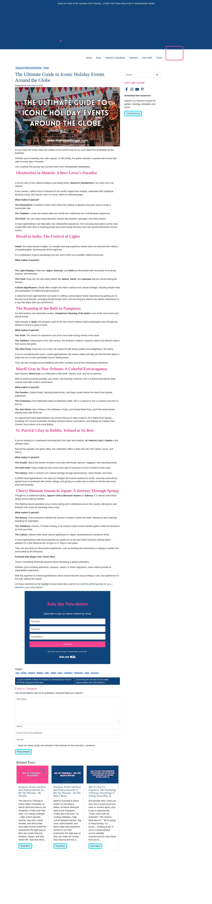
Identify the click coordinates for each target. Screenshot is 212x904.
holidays (40, 673)
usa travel (94, 673)
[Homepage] (48, 57)
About (89, 58)
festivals (32, 673)
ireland (53, 673)
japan (60, 673)
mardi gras (68, 673)
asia (17, 673)
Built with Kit (67, 657)
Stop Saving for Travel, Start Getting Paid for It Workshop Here (113, 3)
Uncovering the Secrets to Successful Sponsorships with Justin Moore (92, 681)
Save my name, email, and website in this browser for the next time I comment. (56, 745)
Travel (159, 58)
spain (87, 673)
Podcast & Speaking (115, 58)
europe (23, 673)
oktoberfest (78, 673)
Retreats (133, 58)
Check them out (133, 113)
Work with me (174, 49)
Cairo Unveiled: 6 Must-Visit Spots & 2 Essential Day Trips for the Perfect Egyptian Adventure (44, 681)
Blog (98, 58)
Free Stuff (147, 58)
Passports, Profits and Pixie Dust (28, 68)
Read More (25, 846)
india (47, 673)
